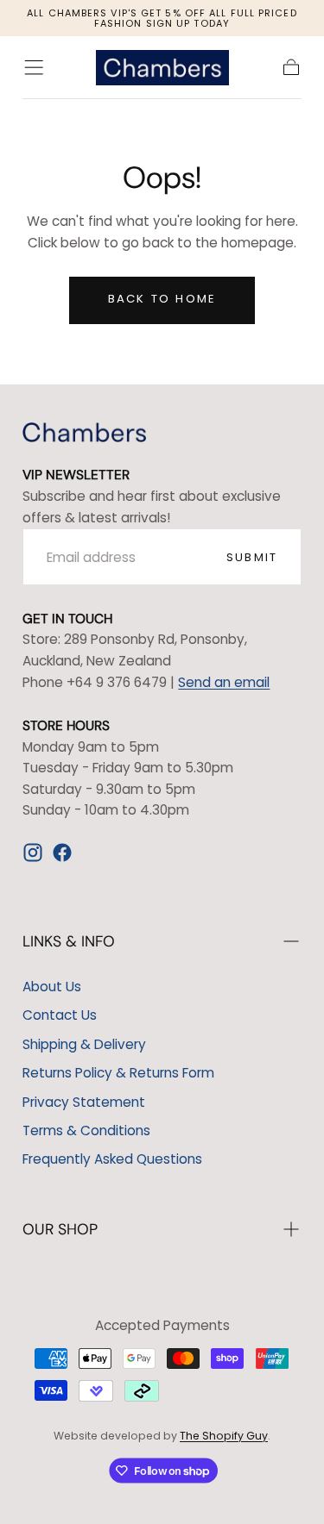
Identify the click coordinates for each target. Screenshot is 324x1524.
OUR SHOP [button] (60, 1229)
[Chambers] (84, 432)
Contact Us (59, 1015)
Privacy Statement (83, 1102)
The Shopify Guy (224, 1435)
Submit (251, 557)
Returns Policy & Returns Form (118, 1073)
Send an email (224, 682)
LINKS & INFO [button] (68, 941)
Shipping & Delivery (84, 1044)
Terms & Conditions (86, 1130)
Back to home (162, 298)
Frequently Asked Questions (112, 1159)
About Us (51, 986)
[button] (33, 67)
